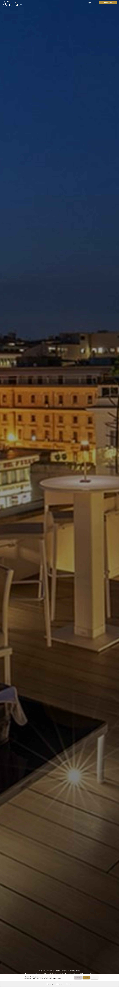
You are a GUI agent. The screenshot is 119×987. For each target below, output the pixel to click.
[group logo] (6, 3)
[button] (89, 2)
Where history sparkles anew (59, 973)
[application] (59, 980)
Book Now (108, 3)
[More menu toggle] (96, 2)
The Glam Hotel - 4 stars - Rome (59, 970)
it (90, 2)
